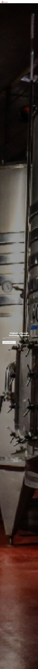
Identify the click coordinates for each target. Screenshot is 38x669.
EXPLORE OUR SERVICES (8, 342)
